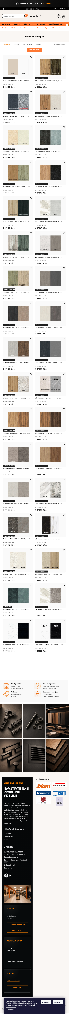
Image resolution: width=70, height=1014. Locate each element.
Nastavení (11, 1010)
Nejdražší (16, 44)
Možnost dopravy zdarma (13, 851)
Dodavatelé (8, 837)
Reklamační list (9, 865)
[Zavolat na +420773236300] (4, 8)
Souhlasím (57, 1002)
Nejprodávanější (27, 44)
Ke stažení (7, 834)
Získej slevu (8, 868)
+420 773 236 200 (13, 981)
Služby (6, 839)
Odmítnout (46, 1002)
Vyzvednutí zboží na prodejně (14, 854)
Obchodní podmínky (11, 857)
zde (34, 1005)
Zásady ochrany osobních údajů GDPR (15, 861)
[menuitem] (6, 24)
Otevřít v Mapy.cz (17, 930)
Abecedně (38, 44)
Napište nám (17, 987)
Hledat (26, 15)
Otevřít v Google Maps (17, 924)
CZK (54, 9)
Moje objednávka (32, 9)
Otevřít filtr (34, 50)
